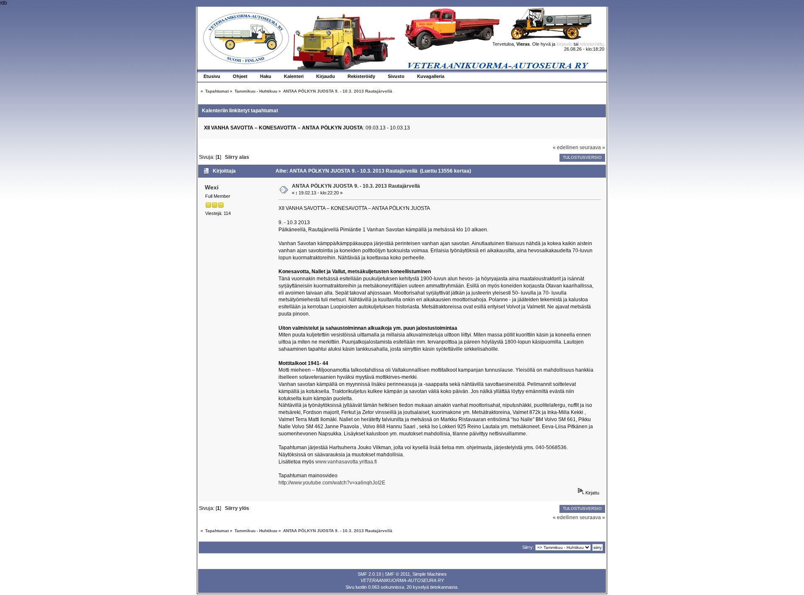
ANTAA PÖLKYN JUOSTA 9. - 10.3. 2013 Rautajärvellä (356, 186)
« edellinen (565, 147)
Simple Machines (429, 574)
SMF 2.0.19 (369, 574)
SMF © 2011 (397, 574)
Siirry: (528, 547)
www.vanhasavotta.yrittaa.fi (346, 462)
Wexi (212, 187)
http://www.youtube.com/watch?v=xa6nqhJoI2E (331, 483)
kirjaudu (564, 44)
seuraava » (592, 147)
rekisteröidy (591, 44)
